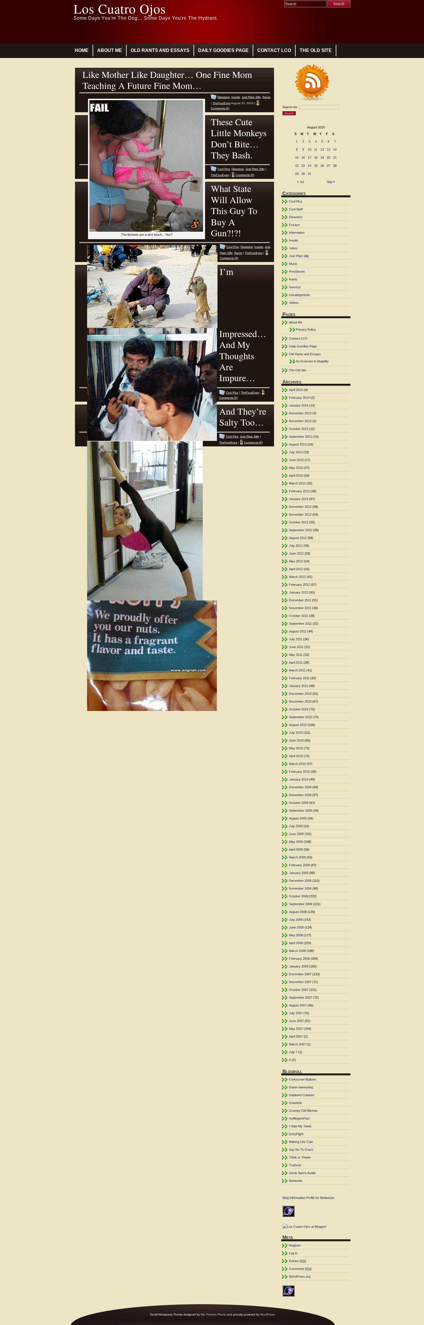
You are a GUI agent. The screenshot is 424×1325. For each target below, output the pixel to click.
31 (309, 173)
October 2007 (298, 989)
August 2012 (298, 538)
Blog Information (294, 1197)
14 (335, 149)
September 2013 (300, 436)
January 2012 (298, 592)
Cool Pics (223, 169)
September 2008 (300, 904)
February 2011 (299, 678)
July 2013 (296, 452)
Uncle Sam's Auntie (302, 1173)
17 (309, 157)
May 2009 (296, 841)
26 (322, 165)
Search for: (290, 107)
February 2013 (299, 491)
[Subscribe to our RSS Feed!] (316, 83)
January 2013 (298, 499)
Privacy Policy (306, 329)
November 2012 (300, 514)
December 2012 (300, 506)
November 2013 (300, 421)
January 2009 (298, 873)
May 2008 (296, 935)
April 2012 (296, 569)
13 (328, 149)
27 (328, 165)
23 (303, 165)
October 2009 (298, 802)
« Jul (300, 182)
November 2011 (300, 608)
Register (295, 1245)
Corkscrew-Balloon (302, 1079)
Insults (235, 97)
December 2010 (300, 693)
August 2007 (298, 1005)
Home (82, 50)
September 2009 (300, 810)
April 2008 (296, 943)
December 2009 (300, 787)
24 (309, 165)
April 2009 (296, 849)
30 (303, 173)
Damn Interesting (301, 1087)
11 (315, 149)
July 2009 (296, 826)
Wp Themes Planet (213, 1314)
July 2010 (296, 732)
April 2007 (296, 1036)
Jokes (293, 248)
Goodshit (295, 1103)
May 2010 (296, 748)
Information (297, 232)
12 (322, 149)
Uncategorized (299, 295)
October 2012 (298, 522)
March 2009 (297, 857)
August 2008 (298, 912)
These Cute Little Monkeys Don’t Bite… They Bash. (239, 138)
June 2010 (296, 740)
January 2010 (298, 779)
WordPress (267, 1314)
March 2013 (297, 483)
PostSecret (297, 271)
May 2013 (296, 467)
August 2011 (297, 631)
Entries (297, 1261)
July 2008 (296, 919)
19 (322, 157)
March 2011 (297, 670)
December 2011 (300, 600)
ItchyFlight (296, 1134)
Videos (294, 302)
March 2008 (297, 950)
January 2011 (298, 686)
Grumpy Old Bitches (303, 1110)
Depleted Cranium (301, 1095)
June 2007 (296, 1021)
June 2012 (296, 553)
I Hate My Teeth (300, 1126)
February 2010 (299, 771)
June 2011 (296, 647)
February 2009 (299, 865)
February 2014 (299, 397)
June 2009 (296, 834)
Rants (266, 97)
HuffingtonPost (299, 1118)
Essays (294, 225)
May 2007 (296, 1028)
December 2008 (300, 880)
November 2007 (300, 982)
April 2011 (296, 662)
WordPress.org (299, 1276)
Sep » (331, 182)
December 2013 (300, 413)
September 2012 (300, 530)
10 (309, 149)
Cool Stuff (296, 209)
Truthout (295, 1165)
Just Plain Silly (251, 97)
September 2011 (300, 623)
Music (293, 263)
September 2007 (300, 997)
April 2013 (296, 475)
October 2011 (298, 615)
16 (303, 157)
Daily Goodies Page (223, 50)
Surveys (295, 287)
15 (297, 157)
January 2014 (298, 405)
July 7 (293, 1052)
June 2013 (296, 460)
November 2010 (300, 701)
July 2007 (296, 1013)
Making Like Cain (301, 1142)
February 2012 (299, 584)
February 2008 (299, 958)
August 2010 (298, 725)
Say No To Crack (301, 1149)
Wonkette (295, 1180)
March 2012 (297, 577)
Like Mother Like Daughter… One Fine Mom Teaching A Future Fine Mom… (167, 79)
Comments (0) (220, 108)
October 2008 (298, 896)
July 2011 (295, 639)
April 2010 (296, 756)
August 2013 (298, 444)
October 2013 (298, 429)
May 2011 (296, 654)
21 (335, 157)
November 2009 (300, 795)
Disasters (223, 97)
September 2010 (300, 717)
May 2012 (296, 561)
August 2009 (298, 818)
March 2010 (297, 764)
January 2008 (298, 966)
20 (328, 157)
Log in (293, 1253)
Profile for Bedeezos (320, 1197)
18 (316, 157)
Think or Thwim (300, 1157)
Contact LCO (274, 50)
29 (297, 173)
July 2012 (296, 545)
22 (297, 165)
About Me (109, 50)
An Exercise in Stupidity (312, 361)
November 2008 (300, 888)
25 (316, 165)
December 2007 (300, 974)
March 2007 (297, 1044)
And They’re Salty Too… (242, 416)
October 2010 (298, 709)
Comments (300, 1268)
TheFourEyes (221, 103)
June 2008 (296, 927)
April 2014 (296, 390)
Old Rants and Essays (160, 50)
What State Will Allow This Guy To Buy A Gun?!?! (234, 210)
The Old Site (316, 50)
